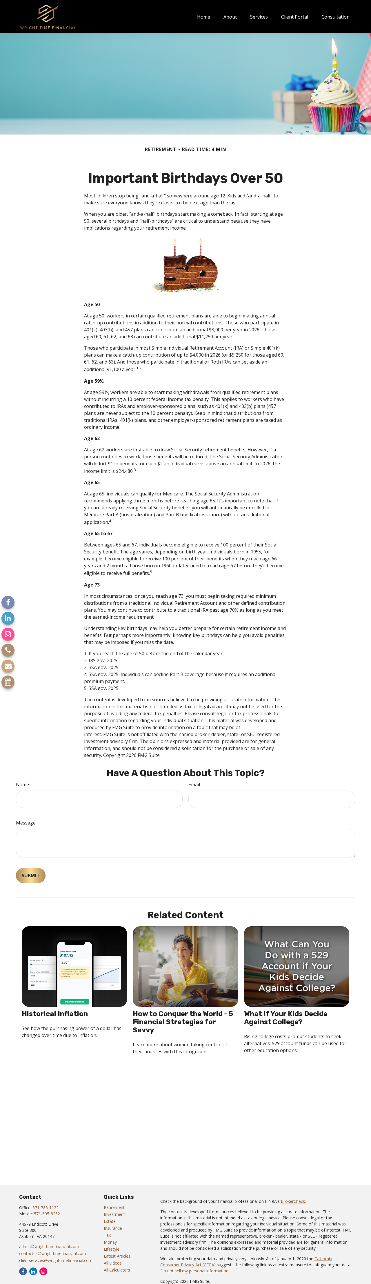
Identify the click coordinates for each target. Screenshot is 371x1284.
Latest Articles (117, 1256)
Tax (107, 1235)
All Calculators (117, 1270)
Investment (114, 1214)
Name (22, 784)
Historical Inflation (55, 1014)
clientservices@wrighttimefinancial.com (55, 1260)
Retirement (114, 1207)
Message (26, 823)
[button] (203, 16)
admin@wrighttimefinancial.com (49, 1246)
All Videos (113, 1263)
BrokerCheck (293, 1201)
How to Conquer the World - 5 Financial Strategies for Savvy (183, 1022)
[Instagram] (7, 634)
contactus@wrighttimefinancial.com (52, 1253)
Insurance (113, 1228)
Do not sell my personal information (194, 1271)
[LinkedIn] (7, 618)
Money (110, 1242)
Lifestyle (111, 1249)
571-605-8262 (47, 1213)
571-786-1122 (45, 1207)
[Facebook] (7, 602)
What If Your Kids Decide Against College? (286, 1018)
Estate (110, 1221)
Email (194, 784)
